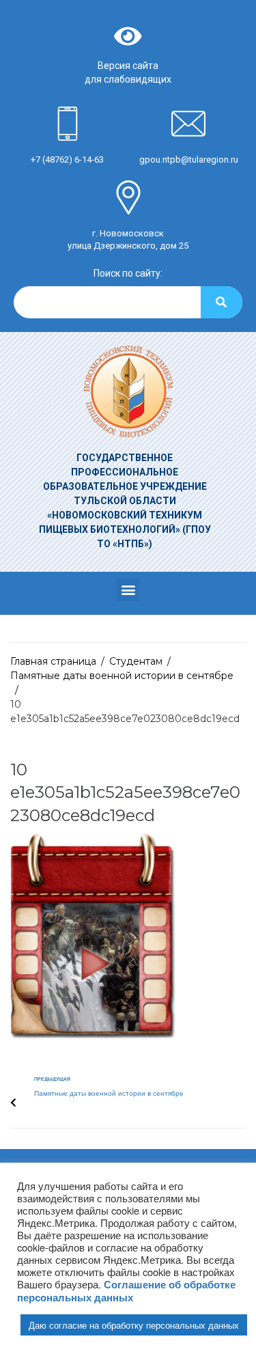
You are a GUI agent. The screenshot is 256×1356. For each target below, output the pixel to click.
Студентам (135, 661)
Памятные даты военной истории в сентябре (121, 675)
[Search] (221, 302)
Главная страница (53, 661)
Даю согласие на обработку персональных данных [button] (134, 1324)
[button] (128, 590)
